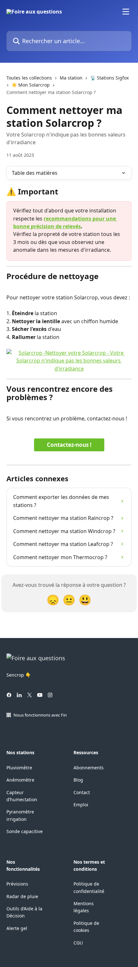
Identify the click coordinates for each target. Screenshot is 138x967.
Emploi (80, 805)
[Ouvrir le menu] (126, 11)
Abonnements (88, 768)
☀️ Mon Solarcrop (31, 85)
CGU (78, 943)
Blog (78, 780)
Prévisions (17, 884)
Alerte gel (16, 928)
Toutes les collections (29, 78)
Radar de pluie (22, 896)
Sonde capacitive (24, 831)
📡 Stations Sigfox (109, 78)
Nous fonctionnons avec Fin (40, 715)
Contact (81, 792)
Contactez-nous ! (69, 444)
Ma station (71, 78)
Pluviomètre (19, 768)
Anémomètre (20, 780)
